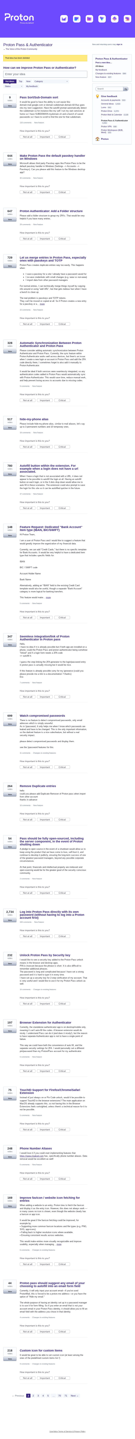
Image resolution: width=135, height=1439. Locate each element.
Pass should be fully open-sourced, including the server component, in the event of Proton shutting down (52, 841)
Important (46, 136)
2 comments (25, 879)
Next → (75, 1395)
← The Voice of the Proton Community (20, 49)
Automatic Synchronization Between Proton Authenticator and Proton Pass (50, 344)
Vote (10, 106)
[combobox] (110, 89)
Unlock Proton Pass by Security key (45, 955)
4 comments (25, 1317)
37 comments (25, 494)
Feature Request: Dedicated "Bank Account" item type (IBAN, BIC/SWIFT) (51, 528)
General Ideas (107, 104)
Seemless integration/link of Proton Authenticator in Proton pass (44, 638)
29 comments (25, 224)
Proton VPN (106, 126)
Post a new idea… (103, 62)
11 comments (25, 753)
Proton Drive (107, 111)
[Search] (125, 89)
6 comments (25, 1057)
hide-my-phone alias (34, 419)
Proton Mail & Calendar (111, 115)
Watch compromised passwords (42, 715)
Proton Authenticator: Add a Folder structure (51, 211)
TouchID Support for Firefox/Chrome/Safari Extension (50, 1091)
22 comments (25, 310)
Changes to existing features (44, 753)
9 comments (25, 386)
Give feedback (109, 96)
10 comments (25, 805)
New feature (39, 123)
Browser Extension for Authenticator (45, 1022)
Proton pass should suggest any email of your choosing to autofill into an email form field (52, 1284)
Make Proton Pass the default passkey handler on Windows (52, 157)
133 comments (26, 123)
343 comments (26, 922)
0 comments (25, 1165)
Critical (64, 136)
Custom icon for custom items (41, 1350)
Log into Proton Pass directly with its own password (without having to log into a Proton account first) (52, 914)
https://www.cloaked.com (32, 1156)
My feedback (32, 86)
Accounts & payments (111, 100)
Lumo (104, 107)
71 (66, 1395)
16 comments (25, 989)
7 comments (25, 683)
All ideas (99, 66)
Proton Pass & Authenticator (114, 120)
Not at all (29, 136)
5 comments (25, 603)
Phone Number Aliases (36, 1148)
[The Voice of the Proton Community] (67, 18)
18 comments (25, 433)
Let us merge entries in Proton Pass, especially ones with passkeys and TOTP (53, 259)
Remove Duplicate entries (38, 786)
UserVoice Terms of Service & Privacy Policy (67, 1431)
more (42, 304)
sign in (119, 44)
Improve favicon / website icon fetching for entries (50, 1199)
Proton (105, 139)
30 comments (25, 178)
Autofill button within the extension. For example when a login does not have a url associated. (49, 468)
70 (59, 1395)
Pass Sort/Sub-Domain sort (39, 97)
